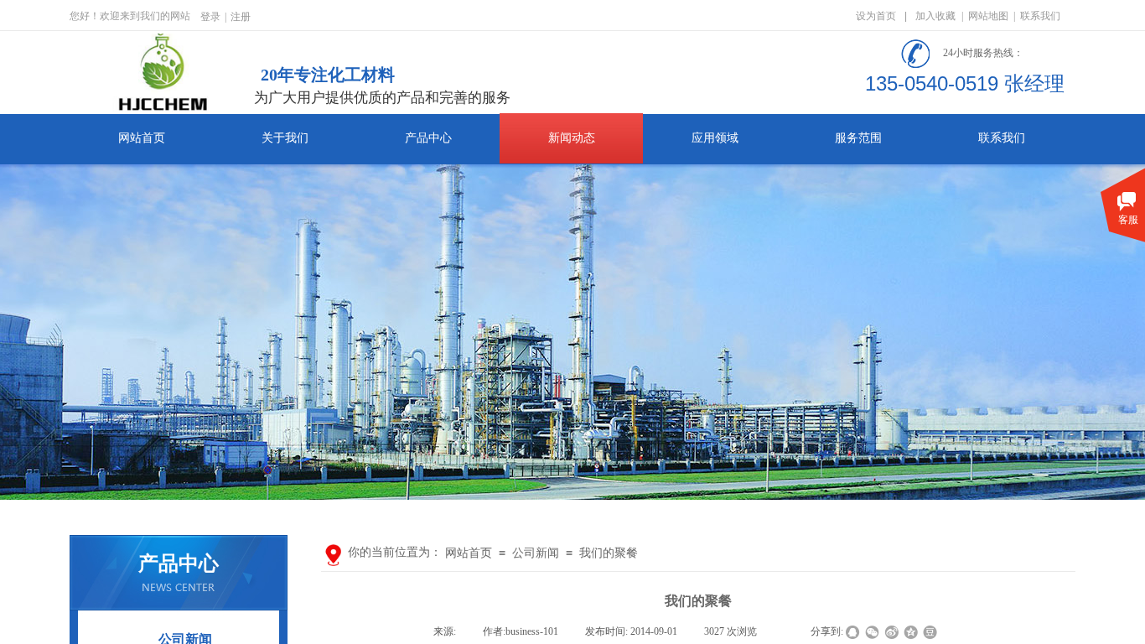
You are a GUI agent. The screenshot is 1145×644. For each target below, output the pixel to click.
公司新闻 (535, 553)
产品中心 (428, 138)
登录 (210, 17)
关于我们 (285, 138)
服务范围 (858, 138)
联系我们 (1001, 138)
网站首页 (141, 138)
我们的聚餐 (608, 553)
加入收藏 (935, 16)
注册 (241, 17)
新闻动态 (571, 138)
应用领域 (715, 138)
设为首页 (876, 16)
